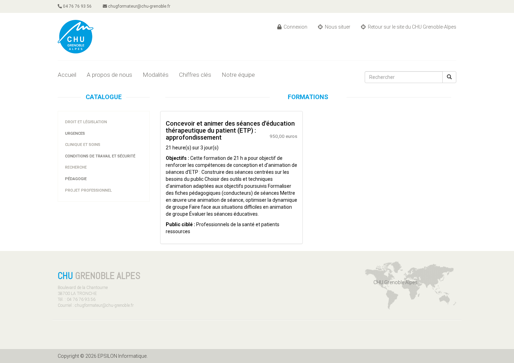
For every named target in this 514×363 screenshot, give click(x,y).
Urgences (75, 133)
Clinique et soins (82, 144)
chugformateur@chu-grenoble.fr (138, 6)
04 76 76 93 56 (77, 6)
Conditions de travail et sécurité (100, 156)
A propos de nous (109, 74)
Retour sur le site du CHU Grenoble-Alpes (411, 27)
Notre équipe (238, 74)
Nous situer (337, 27)
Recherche (76, 167)
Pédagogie (76, 179)
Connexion (295, 27)
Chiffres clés (195, 74)
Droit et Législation (86, 122)
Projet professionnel (88, 190)
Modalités (156, 74)
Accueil (67, 74)
